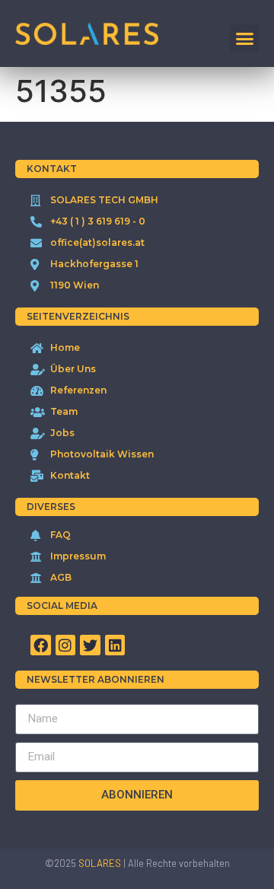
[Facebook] (40, 645)
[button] (244, 38)
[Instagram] (66, 645)
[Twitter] (90, 645)
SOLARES (99, 863)
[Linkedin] (115, 645)
